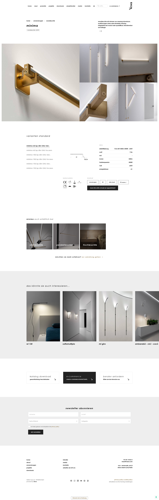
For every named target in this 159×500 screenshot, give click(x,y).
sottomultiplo (69, 344)
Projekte (51, 6)
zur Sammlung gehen (91, 257)
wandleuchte (50, 21)
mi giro (102, 344)
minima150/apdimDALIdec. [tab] (38, 164)
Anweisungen (93, 182)
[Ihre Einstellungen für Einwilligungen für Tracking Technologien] (156, 497)
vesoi (36, 6)
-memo (123, 182)
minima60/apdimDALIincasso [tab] (39, 150)
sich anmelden (35, 432)
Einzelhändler (70, 6)
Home (28, 460)
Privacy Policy (55, 426)
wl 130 (29, 344)
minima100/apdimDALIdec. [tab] (38, 155)
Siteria (35, 481)
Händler (65, 460)
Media (80, 6)
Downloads (60, 6)
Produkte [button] (43, 6)
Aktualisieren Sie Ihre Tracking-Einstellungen (120, 481)
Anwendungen (31, 465)
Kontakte (88, 6)
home (30, 6)
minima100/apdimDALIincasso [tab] (39, 159)
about (28, 462)
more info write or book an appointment (102, 188)
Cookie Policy (128, 479)
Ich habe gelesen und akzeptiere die (45, 426)
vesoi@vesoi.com (127, 461)
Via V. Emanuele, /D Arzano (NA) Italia (125, 466)
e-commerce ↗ (114, 6)
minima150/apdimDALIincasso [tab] (39, 168)
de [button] (94, 6)
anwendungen (38, 21)
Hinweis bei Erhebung (79, 498)
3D (103, 182)
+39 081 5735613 (127, 459)
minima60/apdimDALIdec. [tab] (38, 146)
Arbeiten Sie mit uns (69, 468)
